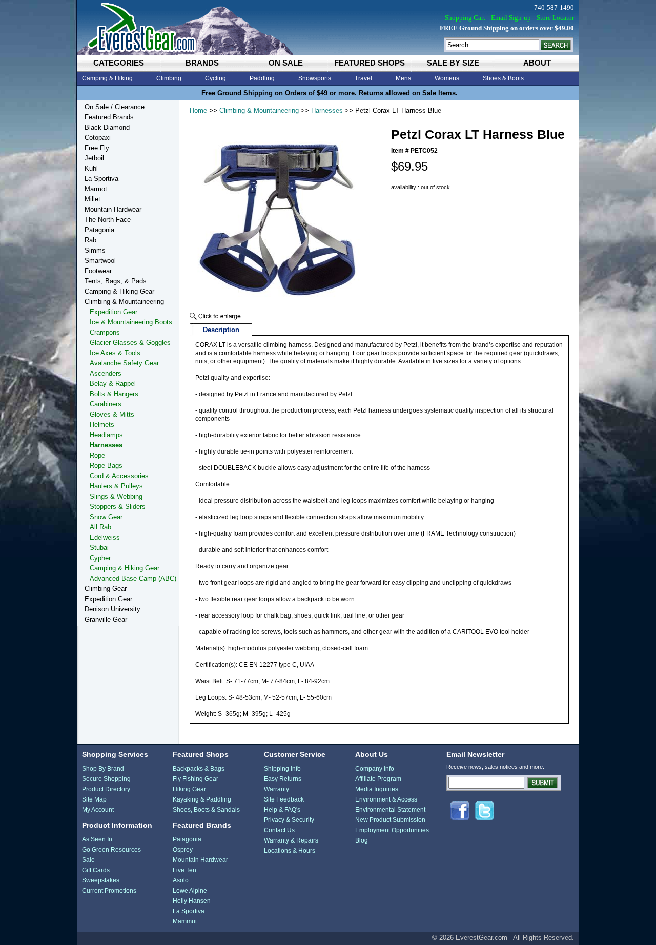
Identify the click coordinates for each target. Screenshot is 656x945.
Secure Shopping (106, 779)
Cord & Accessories (119, 476)
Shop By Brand (103, 768)
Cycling (215, 78)
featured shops (369, 62)
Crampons (105, 332)
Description (221, 330)
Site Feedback (284, 799)
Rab (90, 240)
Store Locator (555, 18)
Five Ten (184, 870)
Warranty (276, 789)
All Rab (100, 527)
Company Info (374, 768)
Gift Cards (96, 870)
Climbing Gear (106, 588)
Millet (92, 199)
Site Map (94, 799)
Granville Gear (106, 619)
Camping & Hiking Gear (119, 291)
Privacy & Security (289, 820)
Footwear (98, 271)
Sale (88, 860)
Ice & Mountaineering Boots (131, 322)
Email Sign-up (511, 18)
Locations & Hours (289, 850)
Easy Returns (282, 779)
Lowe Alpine (190, 890)
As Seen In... (99, 839)
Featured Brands (109, 117)
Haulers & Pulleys (116, 486)
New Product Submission (390, 820)
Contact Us (279, 830)
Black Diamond (107, 127)
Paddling (262, 78)
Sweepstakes (100, 880)
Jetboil (94, 158)
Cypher (100, 558)
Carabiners (105, 404)
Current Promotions (109, 890)
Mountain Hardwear (113, 209)
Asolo (181, 880)
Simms (95, 250)
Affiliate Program (378, 779)
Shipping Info (282, 768)
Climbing (168, 78)
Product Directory (106, 789)
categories (118, 62)
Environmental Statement (390, 809)
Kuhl (91, 168)
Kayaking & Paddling (202, 799)
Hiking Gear (189, 789)
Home (198, 110)
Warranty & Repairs (291, 840)
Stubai (99, 547)
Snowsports (314, 78)
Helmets (102, 424)
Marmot (96, 189)
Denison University (112, 609)
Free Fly (97, 148)
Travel (363, 78)
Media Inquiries (376, 789)
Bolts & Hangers (114, 394)
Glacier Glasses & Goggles (130, 342)
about (537, 62)
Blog (361, 840)
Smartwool (100, 260)
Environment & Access (386, 799)
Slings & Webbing (116, 496)
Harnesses (327, 110)
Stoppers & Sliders (118, 506)
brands (202, 62)
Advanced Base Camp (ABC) (133, 578)
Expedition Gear (113, 312)
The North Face (108, 219)
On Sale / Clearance (115, 107)
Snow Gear (106, 517)
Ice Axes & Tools (115, 353)
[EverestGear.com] (328, 27)
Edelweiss (105, 537)
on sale (286, 62)
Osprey (183, 849)
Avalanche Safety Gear (124, 363)
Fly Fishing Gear (195, 779)
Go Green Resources (111, 849)
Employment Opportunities (392, 830)
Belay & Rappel (113, 383)
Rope (97, 455)
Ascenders (105, 373)
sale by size (453, 62)
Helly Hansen (192, 901)
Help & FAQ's (282, 809)
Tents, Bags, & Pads (116, 281)
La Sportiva (101, 178)
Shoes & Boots (503, 78)
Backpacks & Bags (198, 768)
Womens (447, 78)
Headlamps (106, 435)
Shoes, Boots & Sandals (206, 809)
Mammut (185, 921)
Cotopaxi (98, 137)
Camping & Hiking (107, 78)
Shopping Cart (465, 18)
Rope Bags (106, 465)
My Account (98, 809)
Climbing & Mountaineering (259, 110)
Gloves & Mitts (112, 414)
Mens (403, 78)
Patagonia (99, 230)
